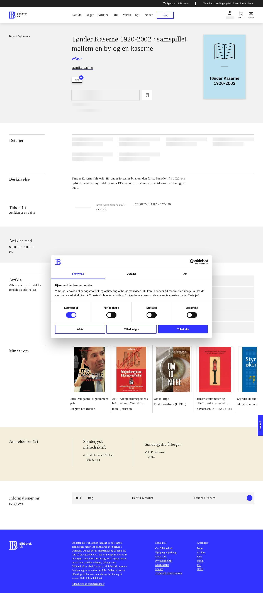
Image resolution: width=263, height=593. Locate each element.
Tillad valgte (131, 329)
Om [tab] (185, 273)
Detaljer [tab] (132, 273)
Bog (77, 79)
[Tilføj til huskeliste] (147, 95)
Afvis (80, 329)
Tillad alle (183, 329)
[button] (163, 498)
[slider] (224, 67)
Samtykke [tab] (78, 273)
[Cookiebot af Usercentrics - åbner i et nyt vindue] (192, 262)
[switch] (111, 315)
